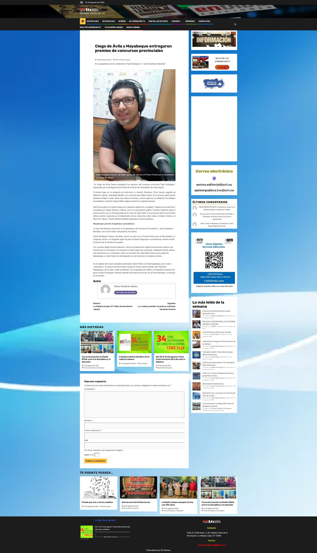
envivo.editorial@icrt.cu (214, 184)
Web (86, 440)
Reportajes (93, 21)
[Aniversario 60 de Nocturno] (138, 487)
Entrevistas (108, 21)
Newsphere (152, 550)
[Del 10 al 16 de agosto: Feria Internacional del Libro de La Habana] (171, 342)
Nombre (88, 420)
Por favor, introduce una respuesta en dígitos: (103, 450)
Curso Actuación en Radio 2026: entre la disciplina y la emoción (96, 359)
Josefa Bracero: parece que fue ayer (216, 332)
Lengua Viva (204, 21)
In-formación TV (137, 21)
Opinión (122, 21)
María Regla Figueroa (165, 368)
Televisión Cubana (114, 27)
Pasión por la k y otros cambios (97, 502)
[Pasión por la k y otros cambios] (98, 487)
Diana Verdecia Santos (122, 60)
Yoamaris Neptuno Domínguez (94, 368)
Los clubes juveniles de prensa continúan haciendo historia (156, 306)
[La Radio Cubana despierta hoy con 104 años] (178, 487)
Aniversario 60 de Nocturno (213, 384)
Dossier (176, 21)
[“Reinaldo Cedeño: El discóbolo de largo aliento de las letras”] (196, 355)
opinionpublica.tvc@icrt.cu (214, 190)
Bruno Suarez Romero (218, 386)
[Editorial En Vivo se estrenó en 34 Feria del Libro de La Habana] (196, 396)
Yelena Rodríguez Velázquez (173, 511)
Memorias (190, 21)
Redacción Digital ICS (218, 316)
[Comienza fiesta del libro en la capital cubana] (134, 342)
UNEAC (213, 326)
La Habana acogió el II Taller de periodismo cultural (112, 306)
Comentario (89, 389)
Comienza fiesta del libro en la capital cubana (134, 358)
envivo (81, 11)
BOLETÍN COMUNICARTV (90, 27)
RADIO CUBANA (133, 27)
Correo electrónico (93, 430)
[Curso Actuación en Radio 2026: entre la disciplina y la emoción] (97, 342)
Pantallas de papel (158, 21)
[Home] (82, 21)
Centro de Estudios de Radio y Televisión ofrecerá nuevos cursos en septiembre (218, 216)
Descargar (222, 67)
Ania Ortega (143, 363)
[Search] (235, 24)
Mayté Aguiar (106, 506)
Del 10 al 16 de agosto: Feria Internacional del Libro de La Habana (170, 359)
